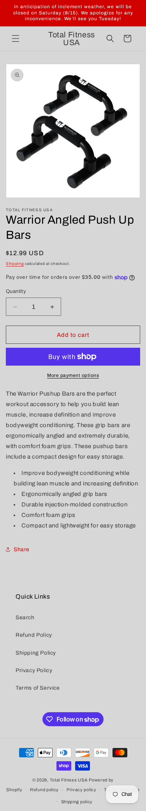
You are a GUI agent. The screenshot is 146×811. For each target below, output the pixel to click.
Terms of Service (38, 688)
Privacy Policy (34, 670)
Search (25, 617)
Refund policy (44, 789)
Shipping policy (77, 801)
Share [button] (22, 549)
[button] (15, 38)
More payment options (73, 375)
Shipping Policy (36, 653)
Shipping (15, 263)
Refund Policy (34, 635)
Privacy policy (82, 789)
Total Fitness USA (69, 780)
